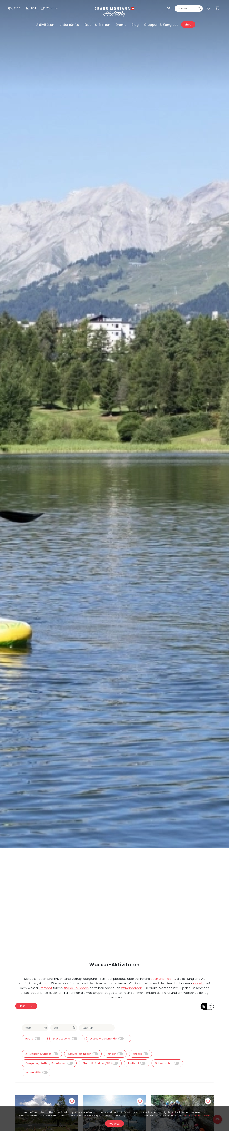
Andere (138, 1054)
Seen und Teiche (163, 979)
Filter (22, 1006)
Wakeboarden (131, 988)
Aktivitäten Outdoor (38, 1054)
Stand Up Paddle (76, 988)
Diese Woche (62, 1038)
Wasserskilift (33, 1072)
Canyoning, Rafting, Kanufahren (46, 1063)
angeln (198, 983)
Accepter (115, 1123)
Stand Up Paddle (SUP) (98, 1063)
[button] (17, 424)
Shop (188, 24)
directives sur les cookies (196, 1115)
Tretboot (45, 988)
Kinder (112, 1054)
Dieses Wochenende (103, 1038)
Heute (29, 1038)
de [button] (168, 8)
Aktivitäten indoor (80, 1054)
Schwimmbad (164, 1063)
